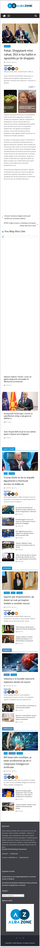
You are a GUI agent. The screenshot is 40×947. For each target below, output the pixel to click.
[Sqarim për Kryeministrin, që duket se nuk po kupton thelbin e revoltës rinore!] (20, 580)
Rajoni (13, 592)
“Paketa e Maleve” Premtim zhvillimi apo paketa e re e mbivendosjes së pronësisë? (24, 639)
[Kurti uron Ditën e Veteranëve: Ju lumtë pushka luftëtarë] (8, 708)
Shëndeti (6, 674)
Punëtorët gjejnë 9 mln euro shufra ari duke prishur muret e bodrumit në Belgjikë (26, 521)
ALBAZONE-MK (24, 857)
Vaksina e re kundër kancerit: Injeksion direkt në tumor (19, 680)
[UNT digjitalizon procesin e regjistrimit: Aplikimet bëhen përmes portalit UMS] (8, 534)
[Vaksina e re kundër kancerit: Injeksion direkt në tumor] (20, 662)
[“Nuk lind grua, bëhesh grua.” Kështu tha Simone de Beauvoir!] (8, 629)
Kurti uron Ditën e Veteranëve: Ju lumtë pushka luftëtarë (26, 706)
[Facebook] (5, 68)
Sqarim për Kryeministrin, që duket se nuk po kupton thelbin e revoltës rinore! (19, 600)
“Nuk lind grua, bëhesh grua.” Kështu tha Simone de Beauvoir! (26, 628)
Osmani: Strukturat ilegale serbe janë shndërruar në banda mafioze (17, 217)
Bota (5, 473)
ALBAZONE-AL (12, 857)
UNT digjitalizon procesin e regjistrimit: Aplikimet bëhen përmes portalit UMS (25, 533)
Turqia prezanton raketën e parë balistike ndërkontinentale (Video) (26, 806)
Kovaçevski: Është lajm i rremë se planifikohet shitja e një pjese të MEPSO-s (18, 416)
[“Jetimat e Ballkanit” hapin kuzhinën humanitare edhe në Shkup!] (8, 546)
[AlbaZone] (4, 16)
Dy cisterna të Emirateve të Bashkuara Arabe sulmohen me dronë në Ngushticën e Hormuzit (26, 509)
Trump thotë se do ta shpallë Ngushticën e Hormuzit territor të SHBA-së (19, 481)
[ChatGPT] (13, 68)
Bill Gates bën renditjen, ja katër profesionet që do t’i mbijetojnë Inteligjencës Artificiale (17, 762)
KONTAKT (5, 854)
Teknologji (12, 753)
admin (15, 62)
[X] (9, 68)
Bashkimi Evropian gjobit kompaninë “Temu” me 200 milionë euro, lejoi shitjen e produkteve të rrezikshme (24, 793)
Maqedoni (7, 46)
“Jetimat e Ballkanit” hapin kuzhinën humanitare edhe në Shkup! (25, 545)
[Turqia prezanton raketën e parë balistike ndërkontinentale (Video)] (8, 807)
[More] (16, 68)
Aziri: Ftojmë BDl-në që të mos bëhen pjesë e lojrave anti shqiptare (20, 432)
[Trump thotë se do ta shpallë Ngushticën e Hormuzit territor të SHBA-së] (20, 461)
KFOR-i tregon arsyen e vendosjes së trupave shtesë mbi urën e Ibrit (20, 224)
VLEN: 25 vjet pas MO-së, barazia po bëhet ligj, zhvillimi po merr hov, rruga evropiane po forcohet (26, 557)
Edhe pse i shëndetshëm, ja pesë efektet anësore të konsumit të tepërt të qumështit (26, 717)
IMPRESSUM (14, 854)
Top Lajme (11, 473)
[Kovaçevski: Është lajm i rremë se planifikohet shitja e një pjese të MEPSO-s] (20, 393)
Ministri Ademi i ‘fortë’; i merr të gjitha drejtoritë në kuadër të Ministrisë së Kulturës (17, 379)
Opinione (6, 592)
